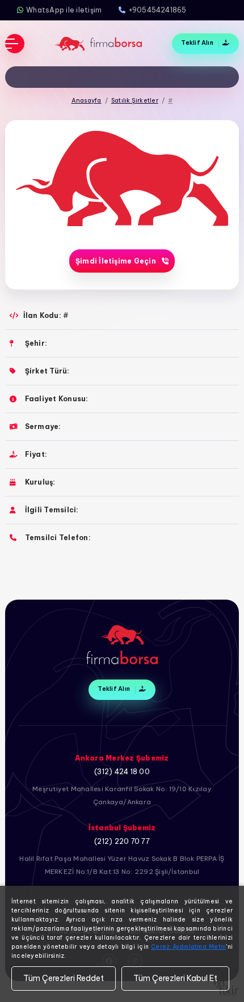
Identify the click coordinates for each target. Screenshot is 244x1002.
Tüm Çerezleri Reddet (63, 978)
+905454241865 (158, 10)
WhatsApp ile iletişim (64, 10)
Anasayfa (86, 100)
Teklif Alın (197, 42)
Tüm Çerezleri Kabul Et (175, 978)
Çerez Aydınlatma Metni (188, 946)
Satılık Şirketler (134, 100)
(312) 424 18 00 (122, 771)
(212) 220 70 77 (122, 841)
